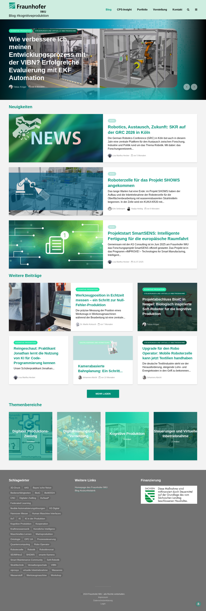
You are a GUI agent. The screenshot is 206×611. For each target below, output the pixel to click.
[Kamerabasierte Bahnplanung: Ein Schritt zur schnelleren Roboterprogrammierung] (103, 347)
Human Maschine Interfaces (46, 513)
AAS (26, 487)
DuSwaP (44, 498)
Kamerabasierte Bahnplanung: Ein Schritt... (100, 368)
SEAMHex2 (16, 554)
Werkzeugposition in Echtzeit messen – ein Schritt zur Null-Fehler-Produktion (100, 300)
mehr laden (103, 393)
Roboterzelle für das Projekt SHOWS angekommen (144, 183)
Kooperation (42, 523)
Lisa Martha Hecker (120, 155)
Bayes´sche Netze (42, 487)
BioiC (37, 493)
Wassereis (57, 570)
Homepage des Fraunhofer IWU (91, 487)
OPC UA (28, 539)
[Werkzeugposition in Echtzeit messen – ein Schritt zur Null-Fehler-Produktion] (40, 306)
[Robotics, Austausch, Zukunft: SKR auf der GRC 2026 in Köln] (56, 138)
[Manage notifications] (198, 603)
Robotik (31, 549)
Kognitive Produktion (21, 31)
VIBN (53, 565)
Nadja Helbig (137, 209)
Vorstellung (160, 9)
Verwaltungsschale (37, 565)
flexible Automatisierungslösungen (27, 508)
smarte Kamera (47, 554)
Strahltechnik (17, 565)
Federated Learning (20, 503)
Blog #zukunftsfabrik (85, 490)
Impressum (103, 597)
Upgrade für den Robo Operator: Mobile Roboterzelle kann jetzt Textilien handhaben (167, 353)
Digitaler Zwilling (27, 498)
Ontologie (15, 539)
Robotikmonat (46, 549)
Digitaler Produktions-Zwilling (30, 433)
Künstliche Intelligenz (44, 529)
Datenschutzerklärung (103, 600)
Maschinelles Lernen (21, 534)
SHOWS (30, 554)
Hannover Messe (19, 513)
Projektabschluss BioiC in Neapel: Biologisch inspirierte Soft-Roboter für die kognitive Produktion (167, 306)
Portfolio (142, 9)
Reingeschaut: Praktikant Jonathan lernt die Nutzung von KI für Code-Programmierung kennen (36, 355)
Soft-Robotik (53, 559)
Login (103, 604)
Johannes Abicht (90, 377)
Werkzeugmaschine (37, 575)
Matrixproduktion (44, 534)
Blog (109, 9)
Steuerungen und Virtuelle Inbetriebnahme (55, 31)
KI (20, 518)
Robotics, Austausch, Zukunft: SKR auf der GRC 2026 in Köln (147, 129)
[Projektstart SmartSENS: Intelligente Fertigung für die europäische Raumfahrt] (56, 244)
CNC (12, 498)
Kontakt (177, 9)
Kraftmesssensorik (19, 529)
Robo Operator (41, 544)
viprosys (14, 570)
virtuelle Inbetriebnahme (35, 570)
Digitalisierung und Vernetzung (94, 343)
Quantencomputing (20, 544)
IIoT (12, 518)
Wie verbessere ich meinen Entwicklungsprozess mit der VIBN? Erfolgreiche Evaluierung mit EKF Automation (47, 58)
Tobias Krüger (19, 87)
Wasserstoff (16, 575)
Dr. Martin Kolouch (88, 324)
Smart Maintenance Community (26, 559)
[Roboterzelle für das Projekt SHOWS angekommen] (56, 191)
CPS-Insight (124, 9)
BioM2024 (49, 493)
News (112, 121)
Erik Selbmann (118, 209)
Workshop (56, 575)
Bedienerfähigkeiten (20, 493)
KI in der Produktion (35, 518)
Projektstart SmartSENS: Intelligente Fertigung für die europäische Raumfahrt (148, 236)
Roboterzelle (16, 549)
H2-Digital (54, 508)
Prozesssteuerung (46, 539)
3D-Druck (15, 487)
